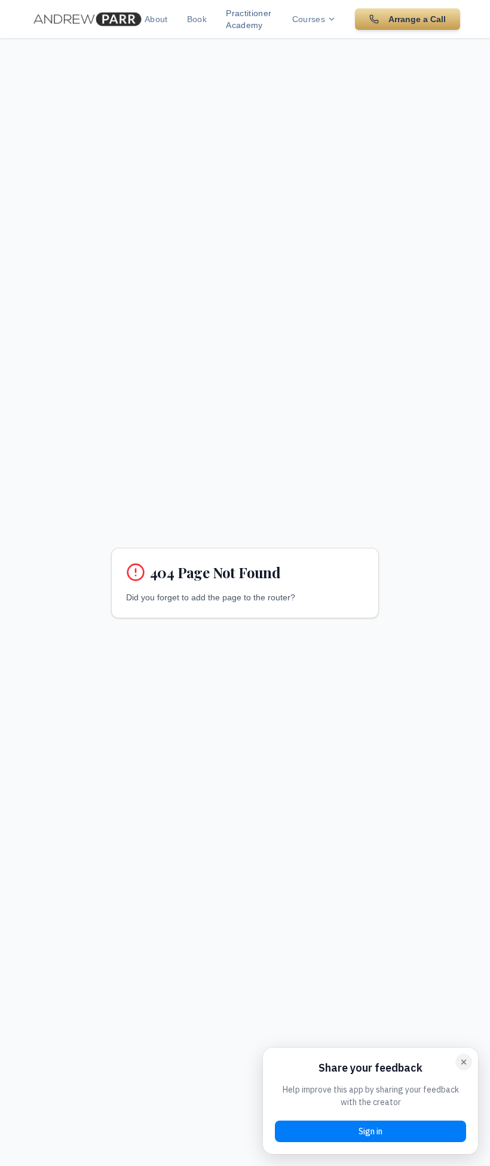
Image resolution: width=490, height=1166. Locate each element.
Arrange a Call (417, 19)
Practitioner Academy (248, 19)
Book (197, 19)
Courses (308, 19)
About (156, 19)
